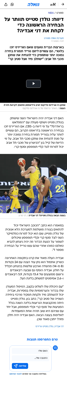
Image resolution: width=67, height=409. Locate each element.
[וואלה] (33, 4)
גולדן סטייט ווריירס (44, 327)
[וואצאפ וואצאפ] (12, 4)
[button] (52, 4)
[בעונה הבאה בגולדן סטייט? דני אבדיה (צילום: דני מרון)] (33, 186)
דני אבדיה (59, 327)
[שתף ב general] (6, 4)
